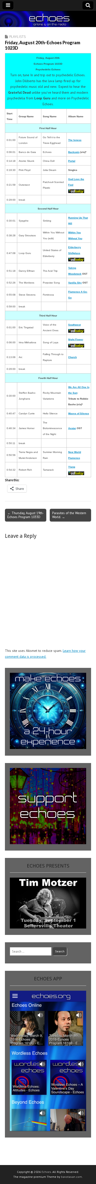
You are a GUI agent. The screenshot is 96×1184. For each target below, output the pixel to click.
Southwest (74, 324)
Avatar (72, 428)
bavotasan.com (71, 1177)
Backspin (74, 152)
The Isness (74, 140)
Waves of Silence (78, 413)
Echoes (46, 1172)
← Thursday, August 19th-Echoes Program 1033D (25, 515)
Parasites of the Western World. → (69, 515)
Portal (71, 161)
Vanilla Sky (75, 282)
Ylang (71, 466)
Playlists (17, 36)
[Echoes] (48, 19)
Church (72, 357)
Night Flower (75, 339)
